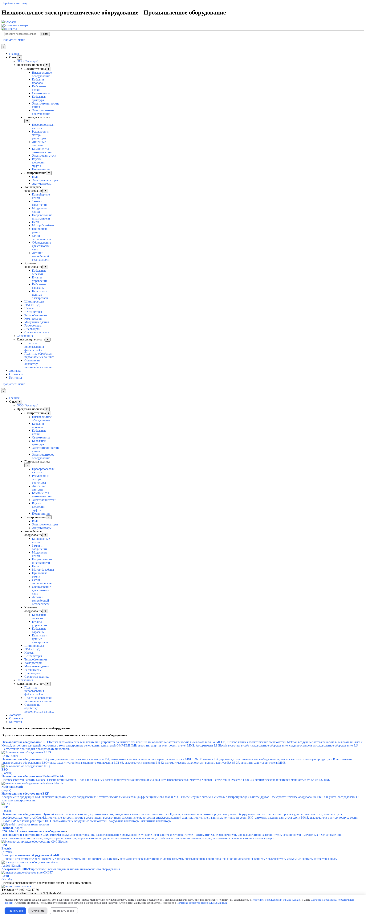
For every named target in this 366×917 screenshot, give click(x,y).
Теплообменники (35, 315)
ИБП (35, 176)
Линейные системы (39, 143)
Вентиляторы (33, 311)
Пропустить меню (13, 39)
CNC (5, 845)
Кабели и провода (38, 81)
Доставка (15, 370)
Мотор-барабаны (43, 225)
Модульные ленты (39, 210)
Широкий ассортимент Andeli (21, 858)
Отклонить (37, 910)
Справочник (25, 335)
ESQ (5, 769)
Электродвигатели (44, 155)
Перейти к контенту (15, 3)
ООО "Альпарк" (27, 61)
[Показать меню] (3, 44)
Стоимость (16, 374)
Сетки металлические (41, 237)
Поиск (44, 33)
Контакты (15, 377)
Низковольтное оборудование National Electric (33, 776)
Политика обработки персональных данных (39, 355)
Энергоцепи (32, 329)
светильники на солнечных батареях (94, 858)
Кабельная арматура (39, 98)
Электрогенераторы (45, 180)
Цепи (35, 222)
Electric (6, 848)
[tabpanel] (183, 728)
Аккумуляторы (41, 183)
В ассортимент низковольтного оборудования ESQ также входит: (177, 761)
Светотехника (41, 93)
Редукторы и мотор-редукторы (40, 135)
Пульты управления (39, 279)
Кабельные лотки (39, 88)
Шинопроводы (34, 301)
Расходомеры (33, 325)
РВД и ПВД (32, 304)
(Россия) (7, 773)
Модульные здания (36, 322)
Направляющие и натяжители (42, 216)
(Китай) (7, 851)
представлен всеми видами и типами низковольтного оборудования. (61, 869)
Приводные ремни (39, 230)
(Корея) (6, 790)
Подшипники (41, 169)
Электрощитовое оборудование (43, 112)
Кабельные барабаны (39, 286)
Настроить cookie (64, 910)
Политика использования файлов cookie (34, 347)
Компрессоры (33, 318)
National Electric (12, 786)
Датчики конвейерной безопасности (41, 256)
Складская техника (36, 332)
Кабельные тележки (39, 272)
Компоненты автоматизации (42, 150)
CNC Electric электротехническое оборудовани (34, 831)
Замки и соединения (39, 203)
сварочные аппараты (55, 858)
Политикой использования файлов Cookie (275, 899)
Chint (5, 876)
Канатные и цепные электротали (40, 295)
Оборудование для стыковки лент (41, 246)
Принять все (15, 910)
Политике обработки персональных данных (202, 902)
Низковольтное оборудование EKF (25, 793)
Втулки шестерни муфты (38, 162)
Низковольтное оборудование (42, 74)
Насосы (29, 308)
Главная (14, 53)
